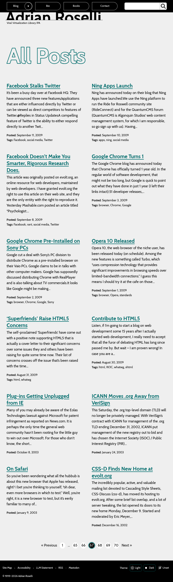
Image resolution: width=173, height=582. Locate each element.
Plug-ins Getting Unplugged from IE (38, 399)
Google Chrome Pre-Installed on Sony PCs (43, 244)
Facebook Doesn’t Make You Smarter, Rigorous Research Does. (38, 163)
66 (83, 545)
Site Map (7, 567)
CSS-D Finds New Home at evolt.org (122, 472)
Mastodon (74, 567)
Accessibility (24, 567)
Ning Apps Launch (112, 85)
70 (116, 545)
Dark (151, 567)
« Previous (49, 545)
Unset (166, 567)
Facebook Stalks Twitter (33, 85)
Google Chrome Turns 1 (118, 156)
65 (75, 545)
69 (108, 545)
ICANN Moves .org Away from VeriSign (125, 399)
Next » (127, 545)
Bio (48, 5)
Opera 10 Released (113, 241)
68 (100, 545)
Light (137, 567)
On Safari (17, 469)
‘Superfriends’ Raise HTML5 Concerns (38, 322)
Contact (104, 5)
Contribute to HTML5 (116, 318)
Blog (15, 5)
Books (76, 5)
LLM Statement (44, 567)
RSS (60, 567)
